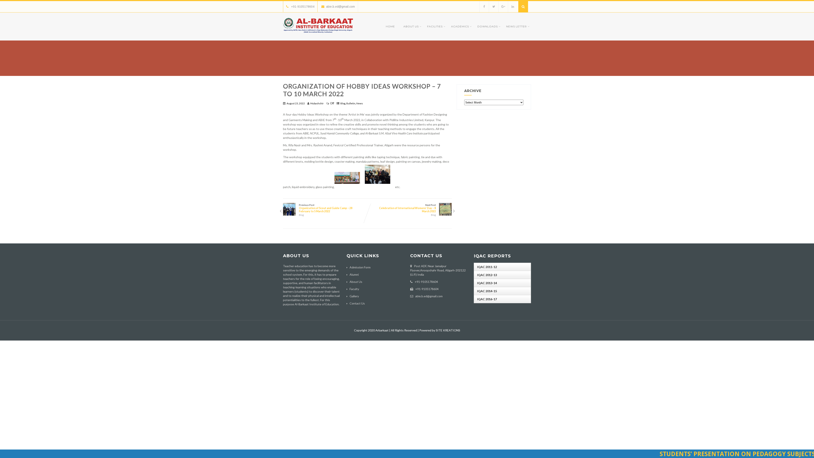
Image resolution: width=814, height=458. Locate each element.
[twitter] (493, 6)
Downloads (487, 26)
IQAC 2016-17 (487, 299)
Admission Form (360, 267)
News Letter (516, 26)
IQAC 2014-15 (487, 291)
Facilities (435, 26)
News (359, 103)
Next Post (407, 208)
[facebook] (484, 6)
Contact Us (357, 303)
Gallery (354, 296)
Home (390, 26)
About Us (411, 26)
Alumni (354, 274)
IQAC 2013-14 (487, 283)
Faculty (354, 289)
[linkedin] (512, 6)
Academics (460, 26)
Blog (342, 103)
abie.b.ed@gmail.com (340, 6)
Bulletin (350, 103)
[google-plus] (503, 6)
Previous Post (325, 208)
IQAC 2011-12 (487, 267)
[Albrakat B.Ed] (318, 34)
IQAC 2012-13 (487, 275)
